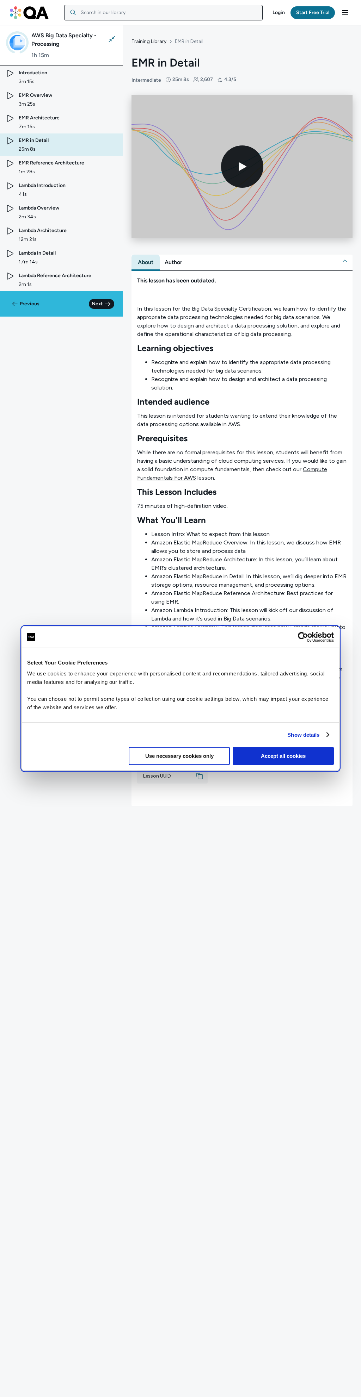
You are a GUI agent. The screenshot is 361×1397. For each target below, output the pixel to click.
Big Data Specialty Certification (231, 308)
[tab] (145, 262)
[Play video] (242, 166)
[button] (279, 12)
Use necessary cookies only (179, 756)
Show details (303, 735)
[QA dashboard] (29, 13)
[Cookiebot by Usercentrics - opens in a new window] (303, 637)
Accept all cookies (283, 756)
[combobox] (163, 12)
